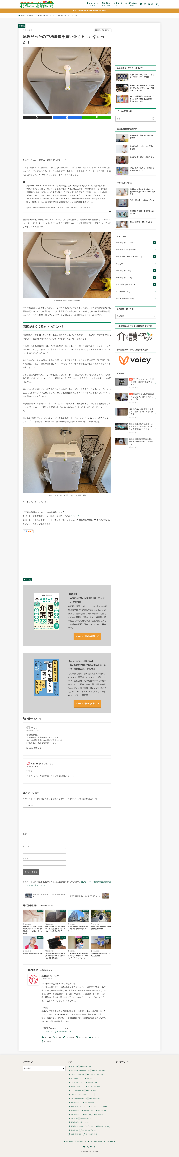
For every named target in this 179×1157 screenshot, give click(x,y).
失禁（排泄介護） (78, 1106)
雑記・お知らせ (125, 298)
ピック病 (91, 1078)
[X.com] (145, 4)
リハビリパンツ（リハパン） (82, 1094)
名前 (25, 834)
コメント (28, 805)
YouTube (86, 1067)
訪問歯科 (86, 1118)
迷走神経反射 (91, 1134)
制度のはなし (123, 271)
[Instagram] (152, 4)
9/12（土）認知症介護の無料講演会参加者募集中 (89, 10)
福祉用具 (75, 1114)
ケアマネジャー (100, 1070)
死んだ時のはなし (125, 284)
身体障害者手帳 (89, 1130)
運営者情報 (69, 1142)
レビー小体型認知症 (79, 1098)
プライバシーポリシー (94, 1142)
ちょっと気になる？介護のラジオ (57, 1032)
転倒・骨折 (76, 1134)
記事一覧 (80, 1142)
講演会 (74, 1130)
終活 (88, 1114)
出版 (119, 264)
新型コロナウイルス (98, 1106)
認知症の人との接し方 (80, 1122)
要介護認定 (100, 1114)
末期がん (88, 1110)
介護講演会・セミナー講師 (129, 257)
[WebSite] (46, 1037)
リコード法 (93, 1090)
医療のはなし (124, 278)
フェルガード (77, 1082)
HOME (23, 15)
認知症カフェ (103, 1126)
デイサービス (76, 1078)
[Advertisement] (67, 138)
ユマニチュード (77, 1090)
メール (26, 846)
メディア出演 (77, 1086)
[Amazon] (46, 1041)
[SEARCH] (157, 4)
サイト (26, 858)
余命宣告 (75, 1102)
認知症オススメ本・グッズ (82, 1126)
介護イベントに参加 (126, 249)
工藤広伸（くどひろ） (40, 764)
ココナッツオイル (96, 1074)
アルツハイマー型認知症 (80, 1070)
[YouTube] (149, 4)
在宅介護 (41, 15)
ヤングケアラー (94, 1086)
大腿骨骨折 (89, 1102)
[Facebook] (141, 4)
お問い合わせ (110, 1142)
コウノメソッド (78, 1074)
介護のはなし (31, 15)
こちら (73, 516)
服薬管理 (75, 1110)
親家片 (74, 1118)
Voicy (74, 1067)
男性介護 (101, 1110)
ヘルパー (92, 1082)
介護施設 (95, 1098)
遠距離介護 (123, 292)
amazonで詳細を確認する (87, 636)
